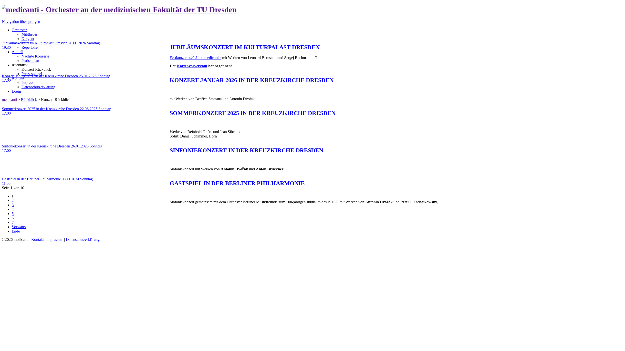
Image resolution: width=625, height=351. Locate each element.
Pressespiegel (31, 74)
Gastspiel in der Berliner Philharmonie (237, 183)
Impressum (29, 82)
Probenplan (30, 60)
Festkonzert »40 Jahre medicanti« (195, 58)
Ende (16, 231)
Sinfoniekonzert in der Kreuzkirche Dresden (246, 150)
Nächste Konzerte (35, 56)
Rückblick (29, 100)
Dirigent (27, 39)
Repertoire (29, 47)
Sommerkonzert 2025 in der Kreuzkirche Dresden (252, 113)
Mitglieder (29, 34)
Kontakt (18, 78)
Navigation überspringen (21, 22)
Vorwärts (19, 227)
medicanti (9, 100)
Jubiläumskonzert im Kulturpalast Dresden (245, 47)
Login (16, 91)
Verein (26, 43)
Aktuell (17, 52)
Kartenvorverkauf (192, 66)
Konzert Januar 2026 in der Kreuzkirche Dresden (251, 80)
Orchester (19, 30)
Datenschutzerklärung (38, 87)
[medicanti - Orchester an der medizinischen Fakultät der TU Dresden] (119, 9)
